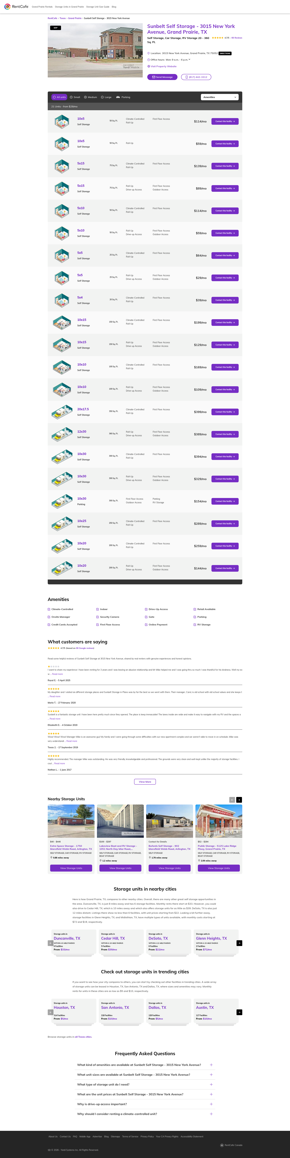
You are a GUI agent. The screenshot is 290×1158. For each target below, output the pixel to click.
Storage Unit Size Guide (97, 6)
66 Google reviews (84, 648)
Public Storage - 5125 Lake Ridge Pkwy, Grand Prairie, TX (217, 847)
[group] (59, 97)
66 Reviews (237, 38)
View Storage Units (71, 868)
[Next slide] (139, 50)
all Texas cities (83, 1036)
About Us (53, 1136)
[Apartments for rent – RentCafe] (16, 6)
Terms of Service (130, 1136)
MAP (55, 28)
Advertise (97, 1136)
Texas (63, 18)
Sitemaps (115, 1136)
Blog (114, 6)
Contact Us (65, 1136)
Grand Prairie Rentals (42, 6)
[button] (196, 77)
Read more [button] (57, 674)
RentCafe (52, 18)
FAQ (75, 1136)
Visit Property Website (164, 66)
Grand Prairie (75, 18)
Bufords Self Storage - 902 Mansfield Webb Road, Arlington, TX (169, 847)
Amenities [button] (209, 97)
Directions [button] (225, 53)
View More (145, 781)
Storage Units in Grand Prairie (69, 6)
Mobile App (84, 1136)
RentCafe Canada (233, 1145)
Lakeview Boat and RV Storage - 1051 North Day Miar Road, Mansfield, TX (118, 847)
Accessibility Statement (192, 1136)
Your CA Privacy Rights (167, 1136)
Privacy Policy (147, 1136)
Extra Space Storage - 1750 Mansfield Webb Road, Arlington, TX (71, 847)
